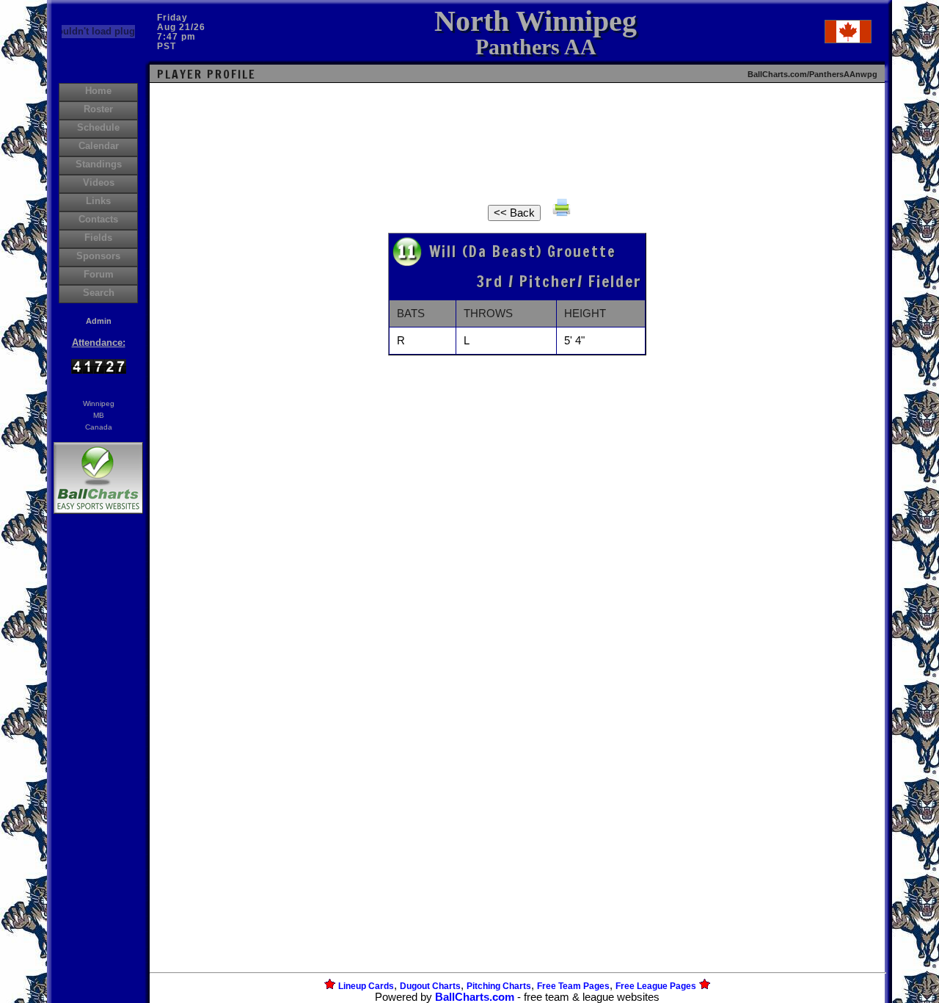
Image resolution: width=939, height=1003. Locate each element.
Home (98, 90)
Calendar (98, 145)
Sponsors (98, 255)
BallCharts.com (474, 997)
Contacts (98, 219)
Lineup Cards (366, 986)
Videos (98, 182)
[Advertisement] (98, 770)
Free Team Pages (573, 986)
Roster (98, 109)
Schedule (98, 127)
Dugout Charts (430, 986)
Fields (98, 237)
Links (98, 200)
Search (98, 292)
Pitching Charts (499, 986)
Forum (99, 274)
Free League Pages (655, 986)
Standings (99, 164)
